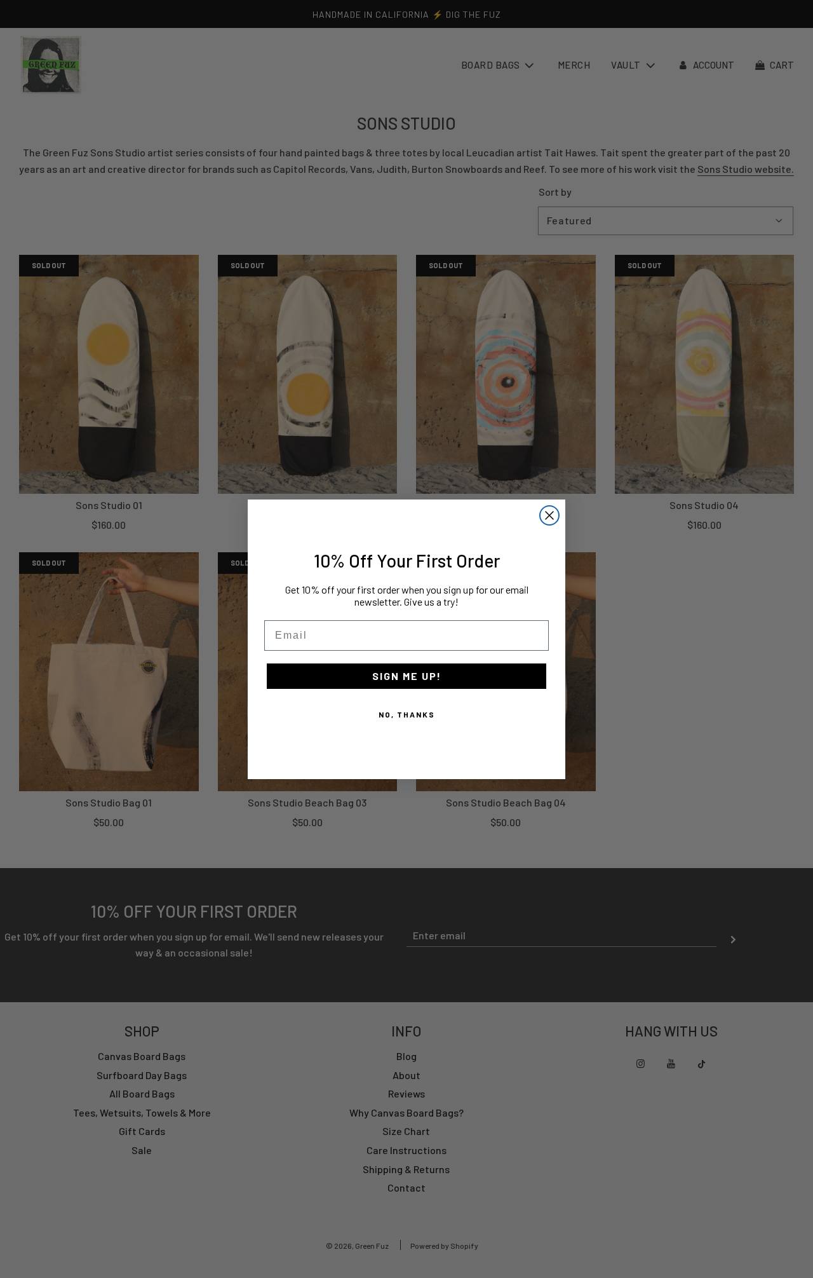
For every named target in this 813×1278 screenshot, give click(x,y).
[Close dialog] (549, 515)
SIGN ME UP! (406, 676)
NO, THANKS (407, 714)
